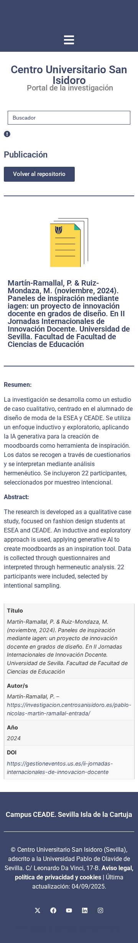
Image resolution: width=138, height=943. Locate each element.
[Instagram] (100, 910)
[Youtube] (69, 910)
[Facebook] (53, 910)
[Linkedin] (85, 910)
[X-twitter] (37, 910)
